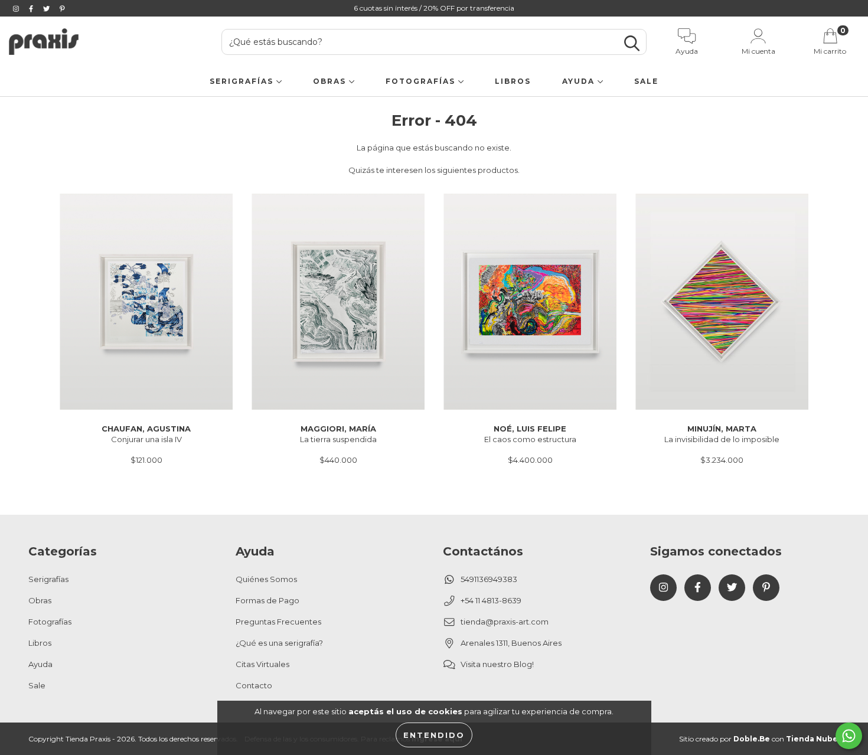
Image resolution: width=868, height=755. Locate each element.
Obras (331, 81)
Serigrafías (243, 81)
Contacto (254, 685)
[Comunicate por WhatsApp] (849, 736)
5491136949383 (489, 579)
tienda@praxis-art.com (505, 621)
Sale (646, 81)
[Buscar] (631, 43)
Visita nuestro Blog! (497, 664)
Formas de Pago (267, 600)
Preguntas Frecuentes (278, 621)
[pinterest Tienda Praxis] (62, 8)
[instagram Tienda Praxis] (17, 8)
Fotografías (422, 81)
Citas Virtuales (262, 664)
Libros (513, 81)
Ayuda (580, 81)
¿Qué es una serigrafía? (279, 643)
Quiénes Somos (266, 579)
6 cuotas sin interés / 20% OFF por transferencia (434, 8)
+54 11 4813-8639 (491, 600)
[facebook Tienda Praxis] (32, 8)
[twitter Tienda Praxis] (47, 8)
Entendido (434, 735)
